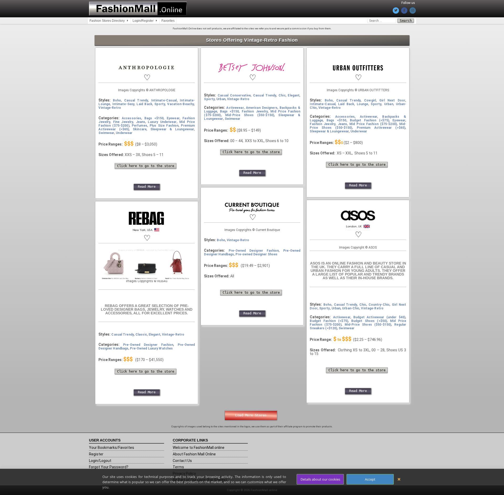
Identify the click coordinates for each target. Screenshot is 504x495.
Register (96, 447)
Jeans (140, 115)
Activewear (235, 101)
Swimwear (106, 126)
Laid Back (144, 97)
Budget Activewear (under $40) (379, 310)
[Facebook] (404, 10)
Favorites (168, 21)
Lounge (362, 97)
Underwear (124, 126)
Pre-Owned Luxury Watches (151, 341)
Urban (220, 92)
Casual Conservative (234, 88)
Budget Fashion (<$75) (369, 113)
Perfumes (139, 118)
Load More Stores (251, 408)
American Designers (261, 101)
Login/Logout (100, 453)
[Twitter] (396, 10)
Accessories (131, 111)
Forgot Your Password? (108, 460)
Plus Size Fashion (164, 118)
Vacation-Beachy (180, 97)
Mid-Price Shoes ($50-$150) (249, 108)
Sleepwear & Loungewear (172, 122)
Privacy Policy (184, 466)
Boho (117, 93)
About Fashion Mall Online (194, 447)
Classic (141, 327)
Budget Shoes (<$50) (369, 314)
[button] (147, 70)
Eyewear (173, 111)
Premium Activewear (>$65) (381, 120)
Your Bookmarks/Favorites (111, 440)
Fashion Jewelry (255, 104)
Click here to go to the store (145, 159)
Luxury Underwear (162, 115)
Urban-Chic (350, 301)
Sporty (159, 97)
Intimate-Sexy (123, 97)
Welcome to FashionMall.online (198, 440)
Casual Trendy (136, 93)
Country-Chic (379, 297)
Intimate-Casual (164, 93)
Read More (146, 179)
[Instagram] (413, 10)
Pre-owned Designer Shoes (256, 247)
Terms (178, 460)
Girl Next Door (392, 93)
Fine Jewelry (123, 115)
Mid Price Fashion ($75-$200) (373, 117)
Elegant (294, 88)
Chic (282, 88)
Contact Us (182, 453)
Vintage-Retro (109, 101)
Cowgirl (370, 93)
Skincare (139, 122)
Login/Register (143, 21)
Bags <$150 (154, 111)
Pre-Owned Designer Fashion (148, 338)
